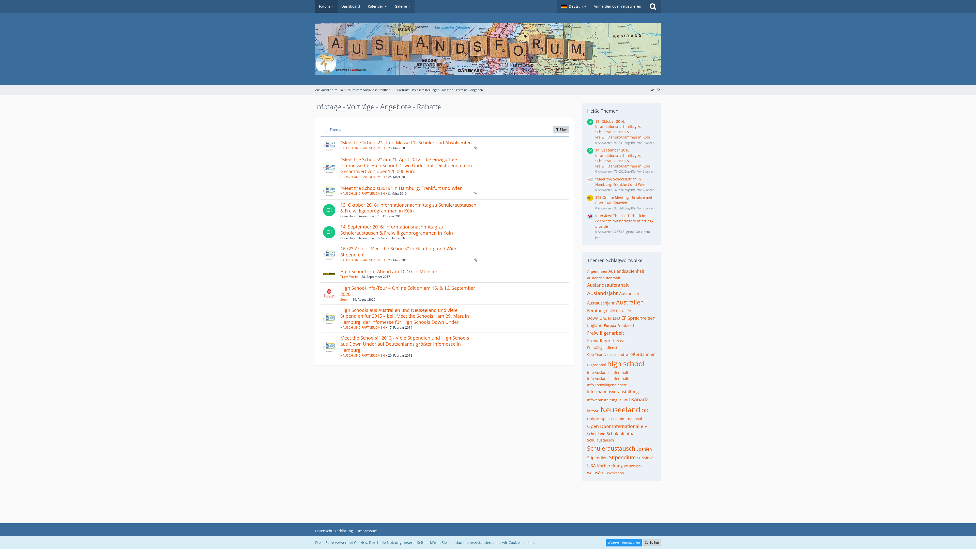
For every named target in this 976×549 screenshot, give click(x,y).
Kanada (640, 399)
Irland (624, 400)
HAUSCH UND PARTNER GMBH (362, 148)
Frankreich (626, 325)
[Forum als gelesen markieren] (652, 89)
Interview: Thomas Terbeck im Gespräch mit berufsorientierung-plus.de (624, 220)
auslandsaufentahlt (603, 278)
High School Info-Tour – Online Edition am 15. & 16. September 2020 (407, 291)
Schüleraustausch (611, 448)
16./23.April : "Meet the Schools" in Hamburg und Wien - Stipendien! (400, 252)
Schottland (596, 433)
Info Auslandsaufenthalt (607, 372)
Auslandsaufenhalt (626, 271)
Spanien (644, 449)
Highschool (596, 364)
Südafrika (645, 457)
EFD (616, 318)
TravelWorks (349, 276)
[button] (573, 6)
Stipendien (597, 458)
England (595, 325)
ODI (646, 410)
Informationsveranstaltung (613, 391)
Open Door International (621, 418)
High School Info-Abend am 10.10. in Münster (388, 271)
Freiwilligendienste (603, 347)
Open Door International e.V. (618, 426)
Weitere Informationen (624, 542)
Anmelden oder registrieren (617, 6)
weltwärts (596, 473)
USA (591, 466)
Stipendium (622, 457)
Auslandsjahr (602, 293)
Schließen (652, 542)
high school (626, 363)
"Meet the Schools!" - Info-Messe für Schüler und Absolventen (406, 143)
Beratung (596, 310)
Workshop (615, 472)
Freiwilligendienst (606, 341)
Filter (563, 129)
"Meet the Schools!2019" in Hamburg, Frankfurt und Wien (401, 188)
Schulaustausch (600, 440)
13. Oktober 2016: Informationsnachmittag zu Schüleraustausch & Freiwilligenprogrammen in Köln (408, 208)
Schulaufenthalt (622, 433)
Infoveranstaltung (602, 400)
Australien (630, 302)
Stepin (344, 299)
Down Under (599, 318)
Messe (593, 411)
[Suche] (653, 6)
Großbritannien (640, 354)
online (593, 418)
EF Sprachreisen (638, 318)
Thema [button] (335, 129)
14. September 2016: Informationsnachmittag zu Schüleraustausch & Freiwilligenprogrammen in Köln (396, 230)
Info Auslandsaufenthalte (608, 378)
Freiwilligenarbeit (605, 333)
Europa (610, 325)
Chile (610, 310)
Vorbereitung (610, 466)
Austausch (629, 293)
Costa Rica (625, 310)
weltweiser (633, 466)
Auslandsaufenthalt (608, 285)
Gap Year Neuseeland (605, 354)
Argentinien (597, 271)
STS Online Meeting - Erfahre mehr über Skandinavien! (625, 200)
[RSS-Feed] (659, 89)
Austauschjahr (601, 303)
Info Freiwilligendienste (607, 385)
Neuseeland (620, 409)
